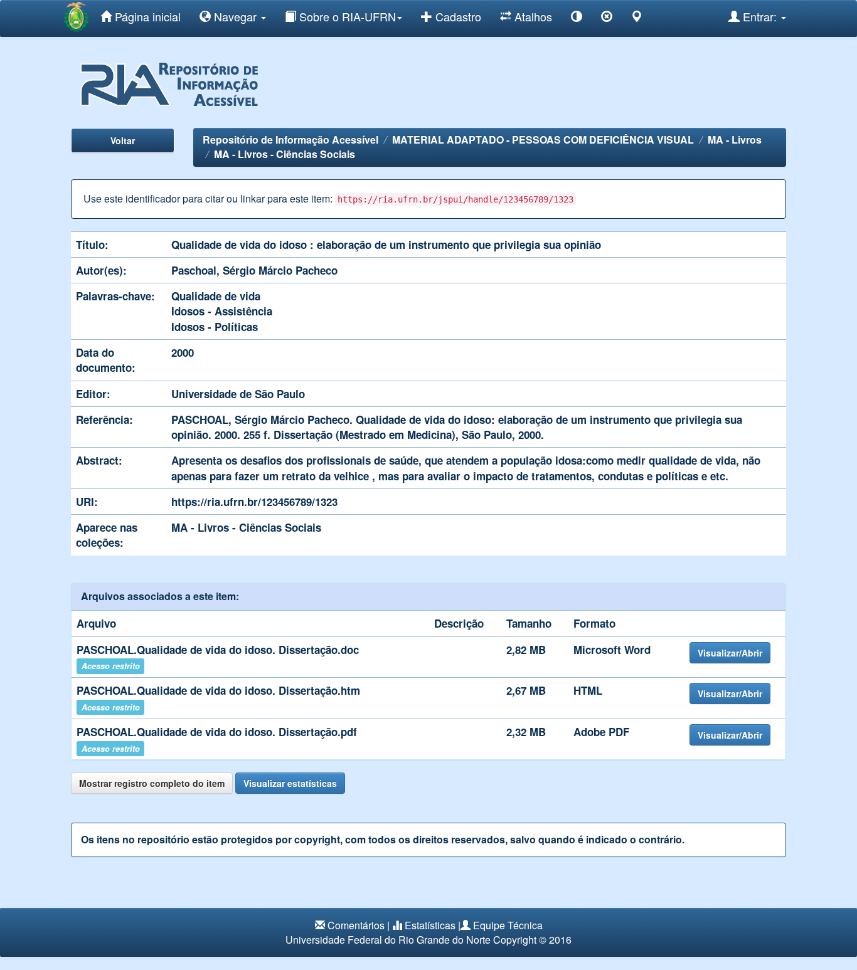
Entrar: (760, 16)
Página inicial (146, 16)
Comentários (356, 925)
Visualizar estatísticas (290, 783)
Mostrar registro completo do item (152, 783)
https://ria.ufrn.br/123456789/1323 (254, 501)
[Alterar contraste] (577, 18)
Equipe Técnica (508, 925)
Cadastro (456, 16)
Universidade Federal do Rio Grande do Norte (388, 939)
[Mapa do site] (637, 18)
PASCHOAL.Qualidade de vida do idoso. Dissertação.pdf (217, 731)
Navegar (235, 16)
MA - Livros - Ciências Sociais (284, 154)
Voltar (122, 140)
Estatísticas (430, 925)
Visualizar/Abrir (730, 652)
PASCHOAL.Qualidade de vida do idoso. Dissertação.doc (218, 649)
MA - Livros (735, 139)
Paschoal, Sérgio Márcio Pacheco (254, 270)
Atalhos (531, 16)
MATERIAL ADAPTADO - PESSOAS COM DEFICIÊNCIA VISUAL (543, 139)
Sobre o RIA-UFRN (346, 16)
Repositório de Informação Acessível (290, 139)
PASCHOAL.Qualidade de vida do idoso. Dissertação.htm (218, 690)
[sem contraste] (607, 18)
